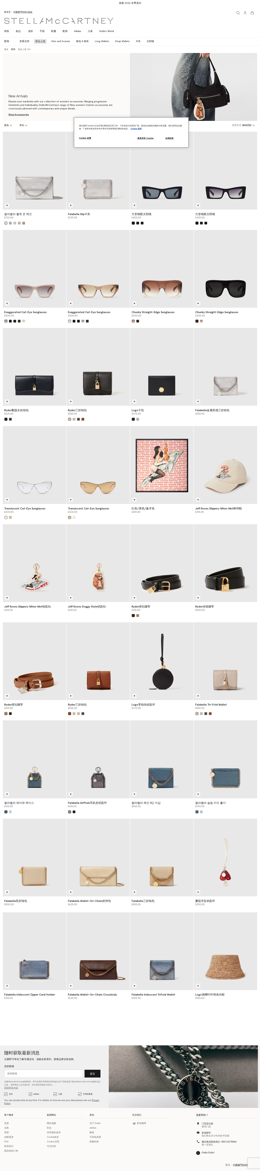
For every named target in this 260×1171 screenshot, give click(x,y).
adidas (36, 1094)
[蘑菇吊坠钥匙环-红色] (225, 857)
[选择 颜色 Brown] (23, 321)
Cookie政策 (53, 1137)
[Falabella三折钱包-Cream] (161, 857)
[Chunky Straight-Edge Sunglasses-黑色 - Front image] (225, 269)
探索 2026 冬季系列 (130, 3)
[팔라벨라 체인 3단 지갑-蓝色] (161, 759)
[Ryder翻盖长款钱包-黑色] (34, 367)
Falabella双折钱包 (15, 901)
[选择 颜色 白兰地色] (82, 419)
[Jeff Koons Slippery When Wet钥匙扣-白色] (34, 563)
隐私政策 (67, 1082)
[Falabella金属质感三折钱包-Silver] (225, 367)
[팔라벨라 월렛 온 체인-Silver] (34, 170)
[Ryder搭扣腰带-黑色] (161, 563)
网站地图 (51, 1123)
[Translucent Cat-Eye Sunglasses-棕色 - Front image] (98, 465)
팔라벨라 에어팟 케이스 (19, 803)
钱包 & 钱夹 (82, 41)
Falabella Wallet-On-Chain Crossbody (92, 994)
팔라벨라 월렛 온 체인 (18, 214)
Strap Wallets (122, 41)
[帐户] (245, 13)
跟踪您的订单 (11, 1151)
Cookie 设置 (53, 1142)
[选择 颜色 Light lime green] (10, 223)
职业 (49, 1128)
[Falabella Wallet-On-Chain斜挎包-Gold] (98, 857)
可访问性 (51, 1146)
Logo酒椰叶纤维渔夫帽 (209, 994)
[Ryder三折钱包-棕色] (98, 661)
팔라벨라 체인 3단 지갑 (146, 803)
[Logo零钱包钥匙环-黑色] (161, 661)
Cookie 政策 (136, 129)
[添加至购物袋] (7, 205)
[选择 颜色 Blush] (19, 223)
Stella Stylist (208, 1153)
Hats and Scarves (60, 41)
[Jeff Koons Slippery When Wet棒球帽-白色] (225, 465)
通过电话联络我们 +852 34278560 (219, 1142)
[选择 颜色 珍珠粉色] (23, 223)
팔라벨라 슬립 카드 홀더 (210, 803)
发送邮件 (206, 1133)
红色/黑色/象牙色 (143, 508)
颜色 (6, 125)
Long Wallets (102, 41)
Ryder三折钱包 (77, 410)
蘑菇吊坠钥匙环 (205, 901)
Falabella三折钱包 (143, 901)
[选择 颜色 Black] (137, 321)
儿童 (60, 1094)
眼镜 (91, 1132)
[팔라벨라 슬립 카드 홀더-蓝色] (225, 759)
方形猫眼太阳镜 (141, 214)
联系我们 (8, 1146)
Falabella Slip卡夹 (79, 214)
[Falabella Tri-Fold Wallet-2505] (225, 661)
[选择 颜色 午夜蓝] (142, 223)
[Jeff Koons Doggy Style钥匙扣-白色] (98, 563)
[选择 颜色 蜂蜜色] (137, 419)
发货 (6, 1123)
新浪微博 (141, 1123)
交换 (6, 1128)
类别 (21, 125)
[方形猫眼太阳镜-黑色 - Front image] (161, 170)
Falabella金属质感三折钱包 (212, 410)
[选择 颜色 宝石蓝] (14, 223)
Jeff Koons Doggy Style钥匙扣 (87, 606)
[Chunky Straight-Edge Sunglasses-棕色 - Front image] (161, 269)
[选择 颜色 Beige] (5, 321)
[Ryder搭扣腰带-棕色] (34, 661)
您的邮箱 (9, 1066)
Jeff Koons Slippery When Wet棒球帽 (218, 508)
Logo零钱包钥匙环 (143, 704)
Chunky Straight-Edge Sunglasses (153, 312)
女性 (11, 1094)
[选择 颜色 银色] (5, 223)
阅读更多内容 (11, 1088)
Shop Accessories (18, 114)
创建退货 (8, 1137)
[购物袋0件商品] (252, 13)
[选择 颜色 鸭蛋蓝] (10, 811)
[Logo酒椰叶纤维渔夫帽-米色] (225, 951)
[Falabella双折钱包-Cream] (34, 857)
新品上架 (40, 41)
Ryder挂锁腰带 (204, 606)
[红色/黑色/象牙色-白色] (161, 465)
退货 (6, 1132)
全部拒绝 (169, 138)
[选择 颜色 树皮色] (69, 811)
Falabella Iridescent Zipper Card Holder (29, 994)
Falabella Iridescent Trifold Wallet (153, 994)
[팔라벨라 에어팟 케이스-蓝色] (34, 759)
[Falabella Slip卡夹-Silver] (98, 170)
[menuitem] (18, 31)
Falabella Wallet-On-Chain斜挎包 (89, 901)
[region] (131, 132)
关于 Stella (94, 1123)
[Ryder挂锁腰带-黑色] (225, 563)
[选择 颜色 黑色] (133, 223)
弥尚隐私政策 (54, 1132)
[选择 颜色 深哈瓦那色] (14, 321)
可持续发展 (88, 1094)
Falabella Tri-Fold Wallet (211, 704)
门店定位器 (207, 1124)
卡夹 (138, 41)
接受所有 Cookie (145, 138)
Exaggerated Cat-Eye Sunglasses (25, 312)
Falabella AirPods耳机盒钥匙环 (87, 803)
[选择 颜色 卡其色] (19, 321)
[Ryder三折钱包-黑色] (98, 367)
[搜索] (238, 13)
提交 (92, 1074)
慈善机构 (94, 1142)
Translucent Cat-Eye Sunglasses (24, 508)
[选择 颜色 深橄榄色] (10, 419)
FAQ (6, 1142)
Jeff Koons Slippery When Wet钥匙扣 (27, 606)
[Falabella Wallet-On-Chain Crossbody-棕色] (98, 951)
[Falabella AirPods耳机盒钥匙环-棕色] (98, 759)
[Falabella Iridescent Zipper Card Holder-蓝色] (34, 951)
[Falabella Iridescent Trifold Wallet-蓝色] (161, 951)
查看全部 (24, 41)
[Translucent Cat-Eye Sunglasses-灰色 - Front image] (34, 465)
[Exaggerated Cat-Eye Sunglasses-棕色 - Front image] (98, 269)
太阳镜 (150, 41)
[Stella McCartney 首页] (58, 21)
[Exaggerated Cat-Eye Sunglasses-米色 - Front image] (34, 269)
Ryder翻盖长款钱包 (16, 410)
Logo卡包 (138, 410)
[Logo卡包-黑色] (161, 367)
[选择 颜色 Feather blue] (5, 811)
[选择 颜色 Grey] (5, 517)
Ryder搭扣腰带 (141, 606)
